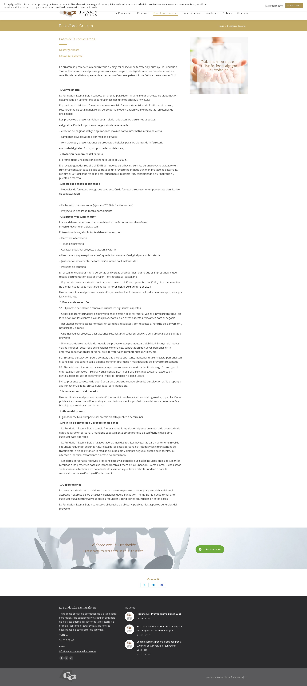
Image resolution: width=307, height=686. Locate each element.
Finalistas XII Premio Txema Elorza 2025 (159, 613)
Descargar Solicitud (70, 55)
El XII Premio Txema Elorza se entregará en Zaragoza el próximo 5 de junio (159, 628)
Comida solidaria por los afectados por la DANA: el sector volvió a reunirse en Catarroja (159, 645)
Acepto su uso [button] (294, 5)
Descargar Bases (69, 50)
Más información (212, 549)
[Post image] (129, 616)
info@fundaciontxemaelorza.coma (77, 651)
